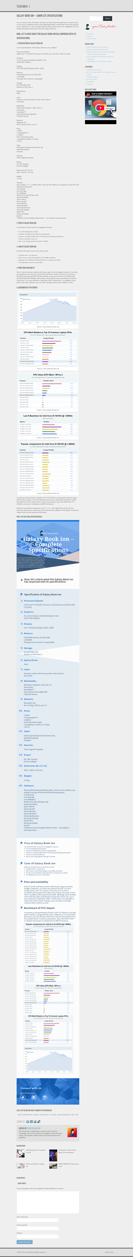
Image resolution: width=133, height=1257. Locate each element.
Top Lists (90, 84)
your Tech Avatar (22, 19)
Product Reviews (44, 19)
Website (19, 1233)
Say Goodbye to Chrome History (97, 47)
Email (22, 1225)
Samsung (29, 185)
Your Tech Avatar (33, 1128)
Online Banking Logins (94, 70)
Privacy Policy (91, 38)
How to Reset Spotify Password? (97, 49)
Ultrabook (48, 508)
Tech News (90, 82)
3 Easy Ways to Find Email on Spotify (99, 61)
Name (22, 1217)
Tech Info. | (23, 6)
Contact (89, 36)
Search (107, 18)
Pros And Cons (92, 79)
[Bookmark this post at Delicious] (39, 1123)
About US (90, 34)
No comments (54, 19)
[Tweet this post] (27, 1123)
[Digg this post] (31, 1123)
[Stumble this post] (35, 1123)
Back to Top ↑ (109, 1252)
